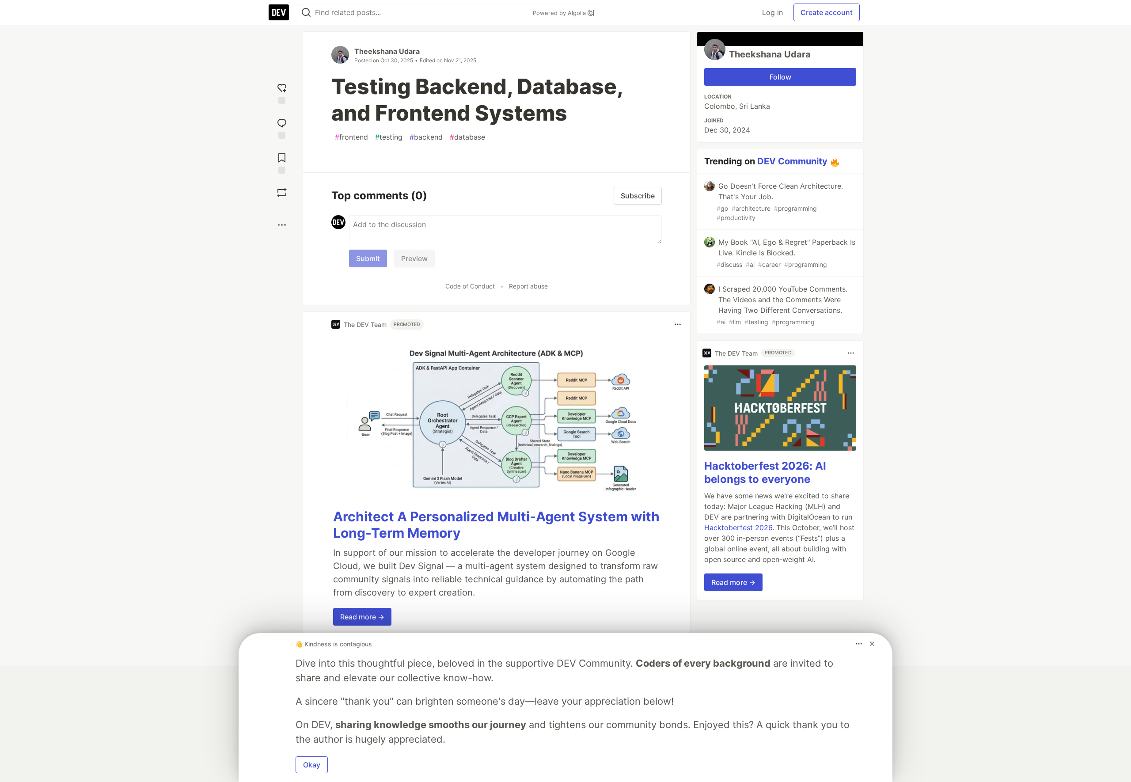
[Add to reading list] (282, 162)
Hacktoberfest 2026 (738, 527)
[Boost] (282, 192)
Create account (827, 12)
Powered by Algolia (560, 12)
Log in (772, 12)
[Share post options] (282, 225)
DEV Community (792, 161)
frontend (351, 137)
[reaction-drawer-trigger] (281, 92)
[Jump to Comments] (282, 127)
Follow (780, 76)
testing (388, 137)
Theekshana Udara (387, 51)
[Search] (306, 12)
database (467, 137)
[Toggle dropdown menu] (678, 324)
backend (426, 137)
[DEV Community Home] (279, 12)
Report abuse (528, 286)
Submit (368, 258)
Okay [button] (311, 764)
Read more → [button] (362, 616)
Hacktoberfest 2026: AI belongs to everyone (765, 472)
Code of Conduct (470, 286)
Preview (414, 258)
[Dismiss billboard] (872, 644)
